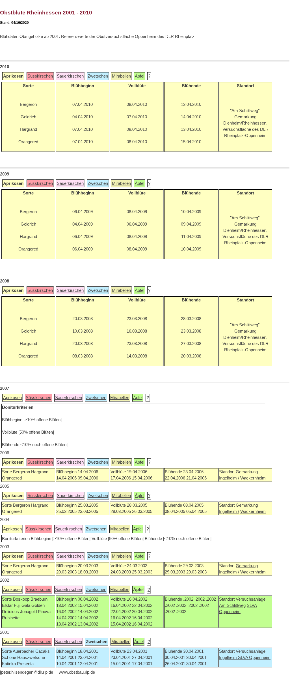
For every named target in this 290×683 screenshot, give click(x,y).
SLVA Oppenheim (254, 657)
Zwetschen (98, 76)
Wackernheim (253, 511)
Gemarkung (247, 505)
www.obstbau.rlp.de (77, 672)
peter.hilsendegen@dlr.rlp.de (27, 672)
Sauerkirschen (70, 76)
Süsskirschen (40, 76)
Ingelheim (228, 657)
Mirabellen (121, 76)
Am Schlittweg (232, 605)
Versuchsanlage (250, 599)
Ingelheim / (229, 511)
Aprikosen (12, 397)
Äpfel (139, 76)
